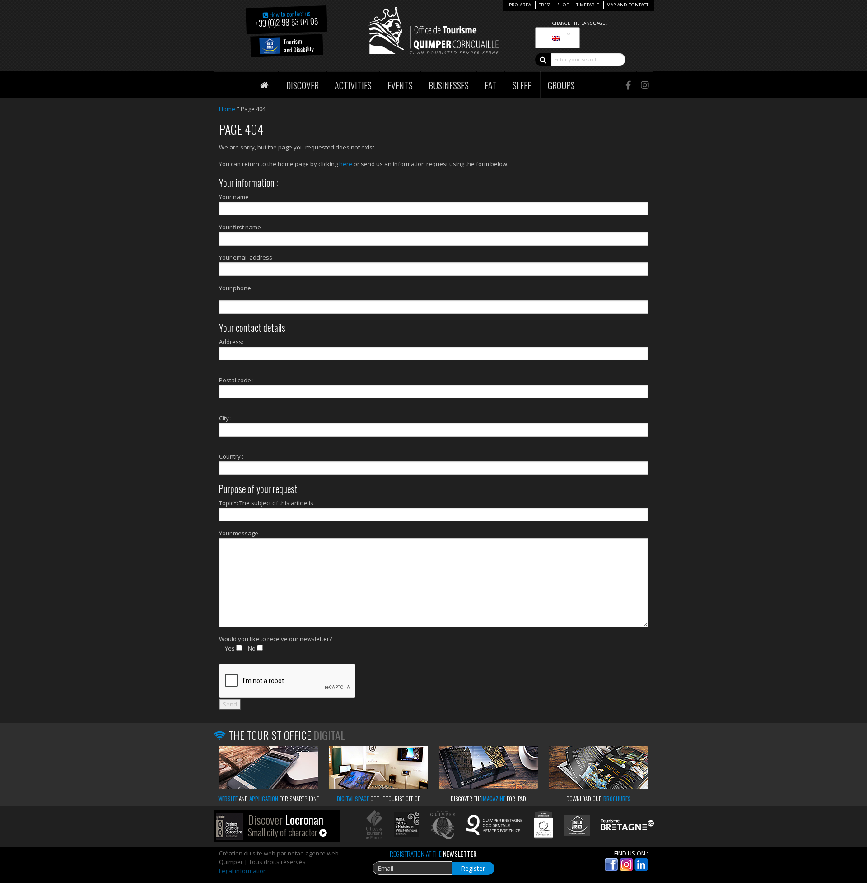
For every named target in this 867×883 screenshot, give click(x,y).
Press (544, 5)
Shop (563, 5)
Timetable (587, 5)
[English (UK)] (555, 37)
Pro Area (520, 5)
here (345, 164)
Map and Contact (627, 5)
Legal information (243, 871)
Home (227, 109)
